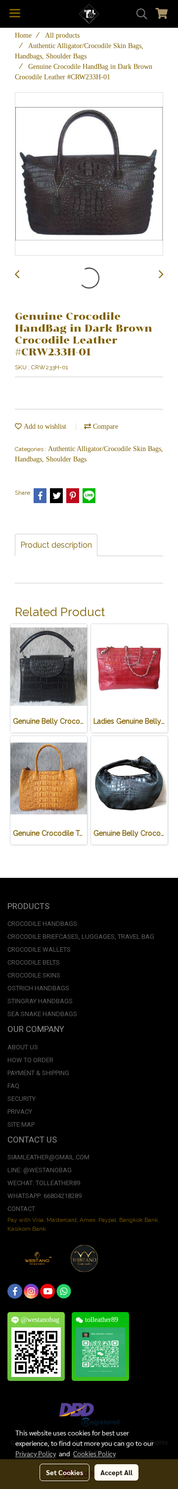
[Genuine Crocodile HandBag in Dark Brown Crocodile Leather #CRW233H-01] (89, 174)
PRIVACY (19, 1111)
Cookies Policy (94, 1453)
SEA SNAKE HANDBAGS (42, 1014)
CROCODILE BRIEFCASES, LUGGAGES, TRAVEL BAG (80, 936)
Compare (104, 426)
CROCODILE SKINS (33, 975)
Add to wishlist (44, 426)
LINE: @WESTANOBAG (39, 1170)
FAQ (13, 1085)
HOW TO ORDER (30, 1060)
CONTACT (21, 1208)
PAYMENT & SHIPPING (38, 1073)
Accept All (116, 1472)
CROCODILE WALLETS (39, 949)
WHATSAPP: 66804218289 (44, 1196)
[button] (138, 13)
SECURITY (21, 1098)
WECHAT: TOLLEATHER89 (43, 1183)
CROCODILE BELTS (33, 962)
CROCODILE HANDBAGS (42, 923)
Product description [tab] (56, 545)
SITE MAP (21, 1124)
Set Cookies (64, 1472)
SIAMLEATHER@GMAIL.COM (48, 1157)
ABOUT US (22, 1047)
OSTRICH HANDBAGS (38, 988)
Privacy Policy (35, 1453)
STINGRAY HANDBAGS (40, 1001)
